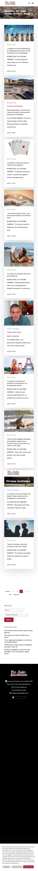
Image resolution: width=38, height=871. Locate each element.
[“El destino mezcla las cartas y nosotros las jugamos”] (19, 163)
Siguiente (16, 594)
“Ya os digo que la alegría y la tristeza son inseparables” (18, 641)
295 (10, 594)
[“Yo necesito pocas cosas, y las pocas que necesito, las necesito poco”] (19, 215)
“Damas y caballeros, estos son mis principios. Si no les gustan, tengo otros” (17, 652)
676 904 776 (13, 684)
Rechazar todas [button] (17, 867)
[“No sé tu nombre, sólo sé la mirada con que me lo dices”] (19, 544)
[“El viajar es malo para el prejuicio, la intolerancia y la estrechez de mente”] (19, 383)
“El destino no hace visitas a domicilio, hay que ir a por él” (18, 646)
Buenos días (11, 45)
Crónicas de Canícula (14, 106)
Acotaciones (11, 103)
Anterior (7, 591)
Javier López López (14, 332)
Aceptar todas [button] (28, 867)
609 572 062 (15, 687)
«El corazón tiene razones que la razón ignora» (18, 631)
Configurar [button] (6, 867)
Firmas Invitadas (13, 329)
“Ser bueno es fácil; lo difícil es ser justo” (16, 636)
